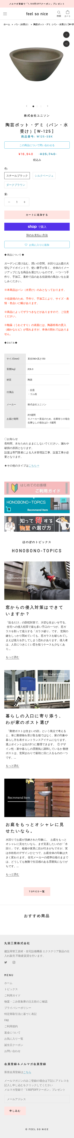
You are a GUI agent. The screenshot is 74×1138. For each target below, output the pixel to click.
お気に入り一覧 (13, 1038)
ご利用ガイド (12, 995)
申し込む (15, 1110)
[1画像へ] (33, 106)
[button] (37, 244)
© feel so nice (37, 1129)
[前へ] (26, 106)
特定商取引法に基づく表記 (20, 1013)
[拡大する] (66, 35)
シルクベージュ (44, 175)
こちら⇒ (34, 465)
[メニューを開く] (5, 13)
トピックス (11, 989)
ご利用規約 (11, 1026)
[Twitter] (5, 962)
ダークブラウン (15, 184)
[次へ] (47, 106)
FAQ (6, 1020)
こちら (27, 1072)
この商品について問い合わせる (37, 145)
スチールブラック (17, 175)
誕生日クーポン (13, 1044)
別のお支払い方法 (37, 235)
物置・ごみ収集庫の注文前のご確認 (25, 1001)
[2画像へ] (37, 106)
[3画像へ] (41, 106)
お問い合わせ (12, 1051)
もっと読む (12, 657)
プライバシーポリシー (17, 1007)
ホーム (7, 24)
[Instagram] (14, 962)
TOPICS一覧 (37, 891)
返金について (12, 1032)
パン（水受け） (21, 24)
